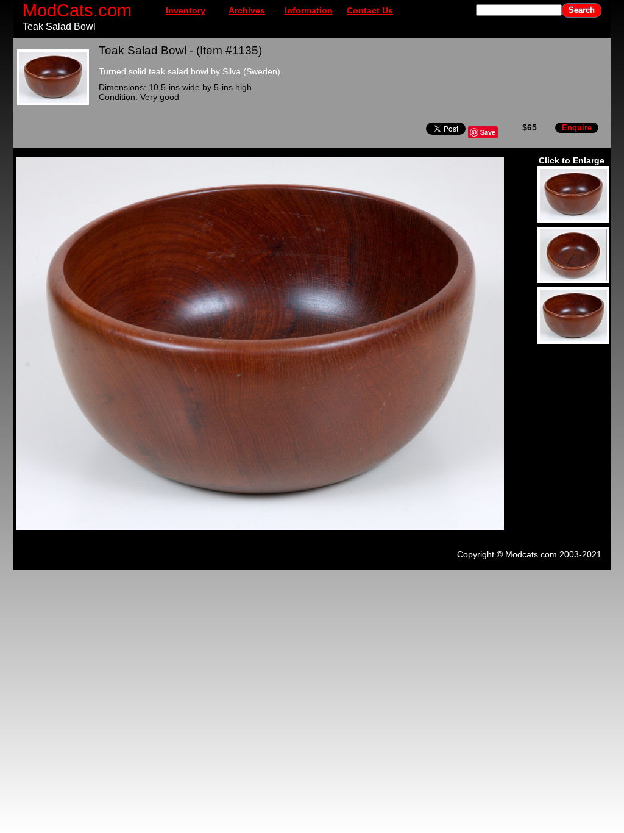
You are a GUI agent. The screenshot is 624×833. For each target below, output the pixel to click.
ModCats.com (77, 10)
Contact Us (370, 10)
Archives (247, 10)
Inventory (185, 10)
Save (487, 132)
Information (309, 10)
